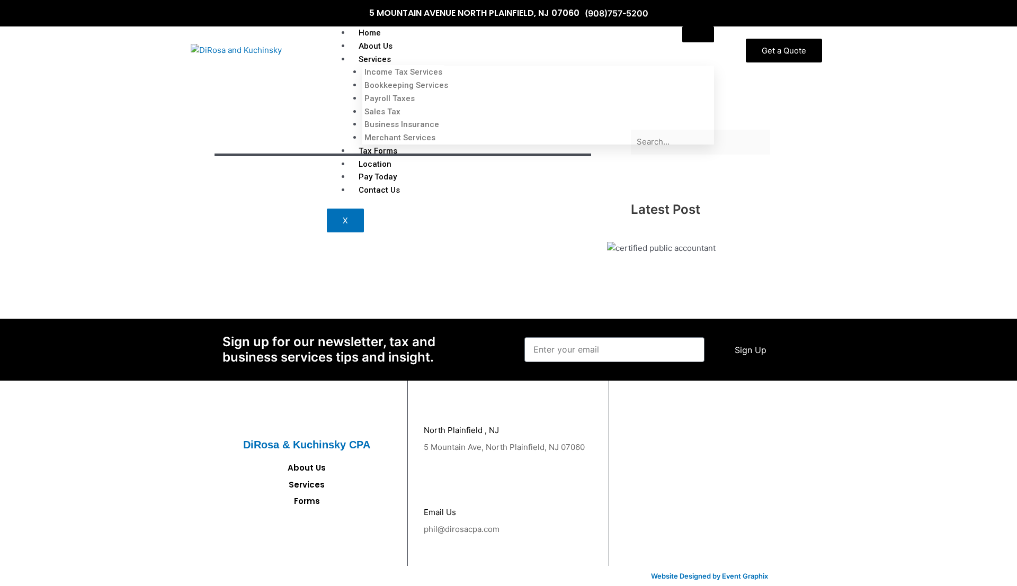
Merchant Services (399, 137)
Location (375, 164)
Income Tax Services (403, 72)
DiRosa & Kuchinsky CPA (306, 444)
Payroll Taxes (389, 98)
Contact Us (379, 190)
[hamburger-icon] (698, 34)
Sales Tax (382, 111)
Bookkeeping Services (406, 85)
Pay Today (378, 177)
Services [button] (375, 59)
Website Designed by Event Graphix (709, 576)
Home (370, 33)
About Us (375, 46)
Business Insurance (401, 124)
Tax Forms (378, 151)
